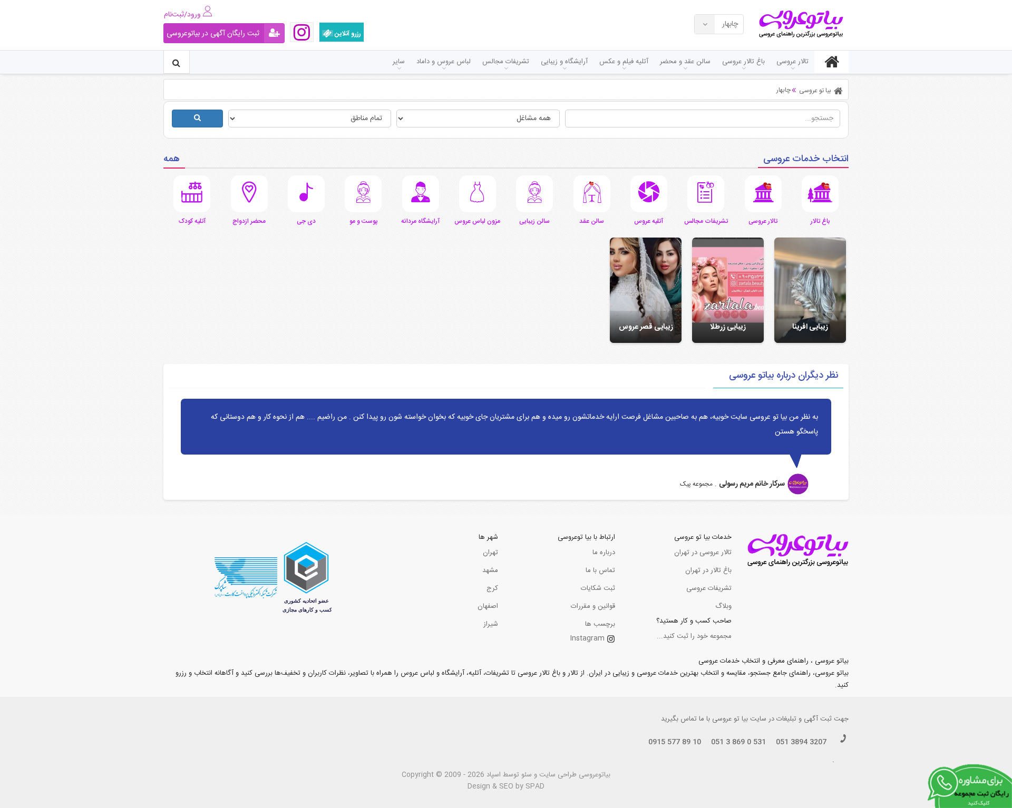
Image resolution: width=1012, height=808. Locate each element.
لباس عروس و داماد (443, 61)
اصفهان (488, 606)
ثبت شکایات (598, 588)
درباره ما (603, 552)
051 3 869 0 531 (738, 742)
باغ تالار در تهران (708, 570)
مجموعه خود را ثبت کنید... (694, 636)
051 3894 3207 (801, 742)
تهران (490, 552)
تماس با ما (600, 570)
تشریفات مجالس (505, 61)
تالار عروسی (792, 61)
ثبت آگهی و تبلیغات (804, 719)
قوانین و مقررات (593, 606)
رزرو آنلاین (347, 33)
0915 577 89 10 (674, 742)
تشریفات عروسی (709, 588)
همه (171, 159)
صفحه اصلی (831, 62)
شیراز (490, 624)
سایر (399, 61)
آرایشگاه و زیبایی (564, 61)
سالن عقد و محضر (685, 61)
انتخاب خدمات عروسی (806, 159)
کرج (492, 588)
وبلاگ (723, 606)
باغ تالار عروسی (743, 61)
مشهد (490, 570)
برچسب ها (600, 624)
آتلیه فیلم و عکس (623, 61)
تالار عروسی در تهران (703, 552)
